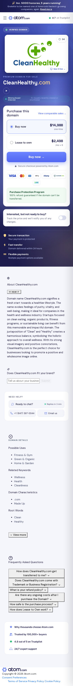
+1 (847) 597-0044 (24, 413)
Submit (45, 381)
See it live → (59, 69)
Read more (46, 9)
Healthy (19, 521)
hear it (15, 292)
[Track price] (62, 217)
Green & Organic (24, 459)
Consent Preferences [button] (14, 677)
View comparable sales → (52, 113)
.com (17, 499)
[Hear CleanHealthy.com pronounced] (6, 91)
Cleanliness (21, 485)
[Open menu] (5, 18)
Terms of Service (17, 681)
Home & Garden (24, 463)
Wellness (19, 477)
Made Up (19, 503)
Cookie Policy (52, 681)
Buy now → (36, 157)
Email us (52, 413)
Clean (17, 517)
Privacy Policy (36, 681)
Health (18, 481)
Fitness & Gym (23, 455)
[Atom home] (19, 18)
